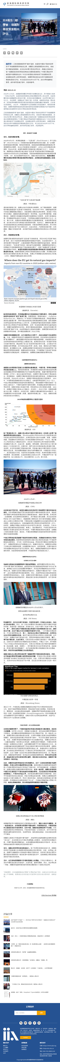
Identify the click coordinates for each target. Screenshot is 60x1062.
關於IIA (5, 1045)
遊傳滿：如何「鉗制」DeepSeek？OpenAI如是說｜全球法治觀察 (29, 992)
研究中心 (5, 1049)
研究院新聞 (24, 1045)
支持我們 (25, 1037)
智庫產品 (23, 1049)
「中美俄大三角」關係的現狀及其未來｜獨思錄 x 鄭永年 (26, 984)
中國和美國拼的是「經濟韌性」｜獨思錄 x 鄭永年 (25, 976)
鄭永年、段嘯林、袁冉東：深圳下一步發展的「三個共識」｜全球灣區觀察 (31, 968)
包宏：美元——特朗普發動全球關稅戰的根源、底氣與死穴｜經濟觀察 (30, 936)
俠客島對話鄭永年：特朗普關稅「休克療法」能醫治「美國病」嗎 (29, 960)
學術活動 (23, 1047)
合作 (4, 1053)
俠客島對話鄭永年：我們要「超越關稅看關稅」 (24, 952)
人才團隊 (5, 1047)
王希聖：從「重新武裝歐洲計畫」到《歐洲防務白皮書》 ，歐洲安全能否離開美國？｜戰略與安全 (33, 945)
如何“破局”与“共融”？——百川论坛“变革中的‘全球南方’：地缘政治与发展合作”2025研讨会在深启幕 (33, 921)
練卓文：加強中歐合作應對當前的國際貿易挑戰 (24, 928)
